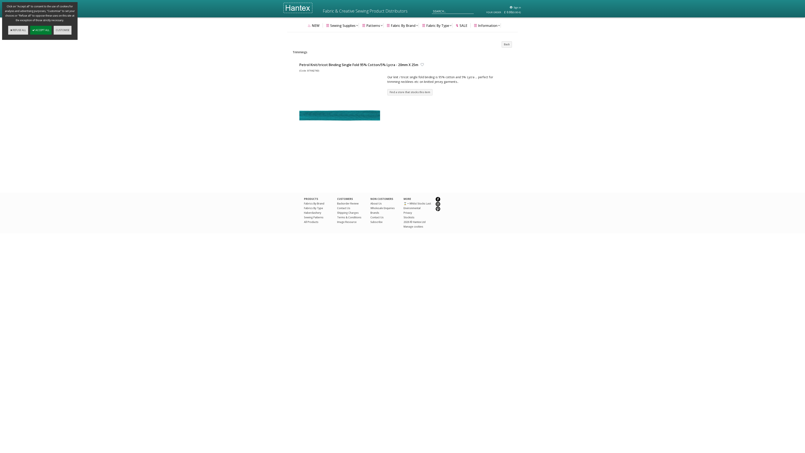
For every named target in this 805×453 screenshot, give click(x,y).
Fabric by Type (435, 25)
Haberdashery (312, 213)
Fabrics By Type (313, 208)
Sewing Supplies (341, 25)
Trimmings (300, 52)
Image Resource (347, 222)
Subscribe (376, 222)
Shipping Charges (348, 213)
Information (485, 25)
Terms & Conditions (349, 217)
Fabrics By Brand (314, 203)
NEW (313, 25)
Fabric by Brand (401, 25)
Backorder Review (348, 203)
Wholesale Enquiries (382, 208)
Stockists (409, 217)
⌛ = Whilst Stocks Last (417, 203)
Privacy (408, 213)
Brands (374, 213)
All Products (311, 222)
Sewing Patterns (313, 217)
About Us (376, 203)
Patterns (371, 25)
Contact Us (343, 208)
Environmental (412, 208)
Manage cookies (413, 226)
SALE (461, 25)
